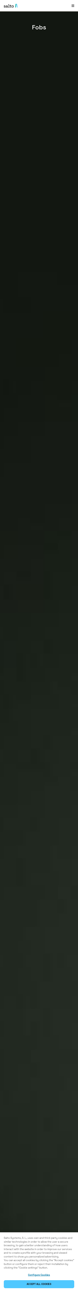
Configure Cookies (39, 1275)
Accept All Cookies (39, 1284)
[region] (39, 1262)
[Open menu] (73, 5)
